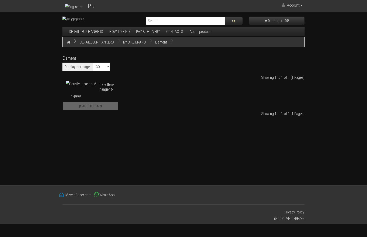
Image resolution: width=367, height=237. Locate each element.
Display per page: (78, 67)
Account (293, 5)
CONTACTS (174, 31)
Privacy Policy (294, 212)
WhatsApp (107, 195)
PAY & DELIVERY (148, 31)
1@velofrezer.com (77, 195)
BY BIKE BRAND (134, 42)
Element (161, 42)
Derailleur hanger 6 (106, 87)
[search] (234, 21)
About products (200, 31)
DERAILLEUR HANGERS (86, 31)
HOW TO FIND (119, 31)
